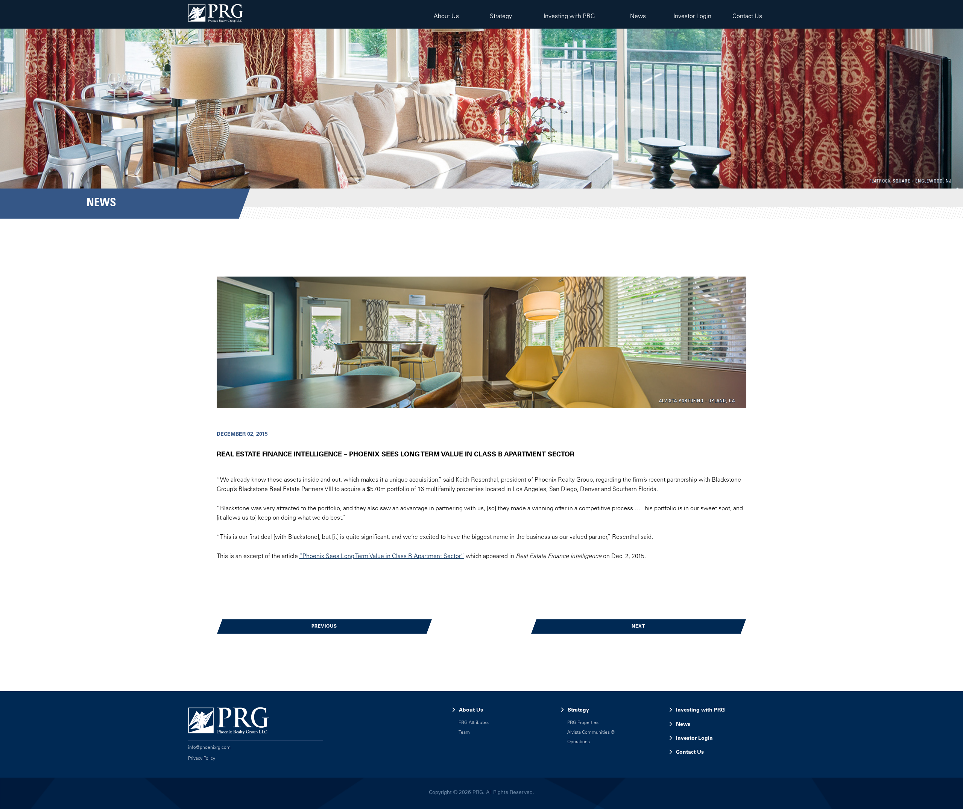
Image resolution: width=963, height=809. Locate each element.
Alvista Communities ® (591, 732)
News (638, 17)
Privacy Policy (201, 758)
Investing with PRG (569, 17)
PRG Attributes (474, 723)
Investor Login (692, 17)
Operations (578, 742)
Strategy (501, 17)
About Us (446, 17)
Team (464, 732)
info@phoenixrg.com (209, 747)
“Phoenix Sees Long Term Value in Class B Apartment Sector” (381, 557)
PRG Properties (582, 723)
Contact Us (747, 17)
